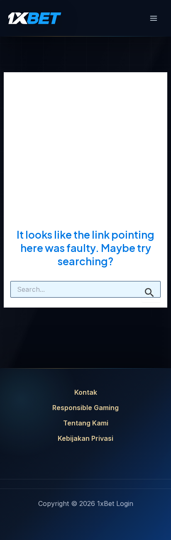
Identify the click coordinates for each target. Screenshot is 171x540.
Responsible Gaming (85, 407)
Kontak (85, 392)
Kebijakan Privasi (85, 438)
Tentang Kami (85, 423)
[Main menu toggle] (153, 18)
